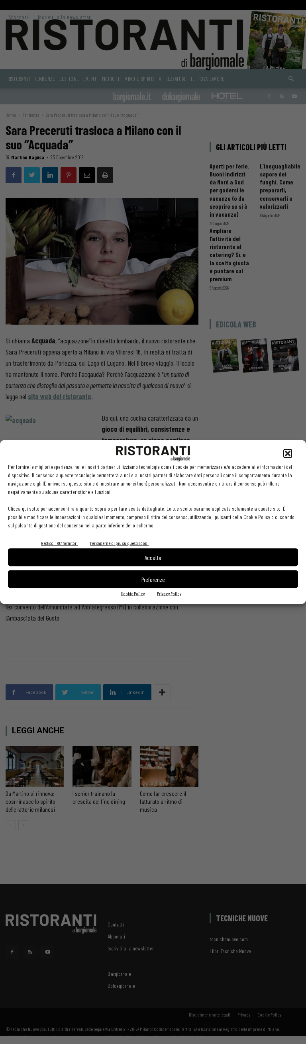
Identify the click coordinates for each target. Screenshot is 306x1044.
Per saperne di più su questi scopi (119, 543)
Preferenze (153, 579)
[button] (288, 454)
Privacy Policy (169, 593)
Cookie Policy (133, 593)
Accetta (153, 557)
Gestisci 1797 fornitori (59, 543)
